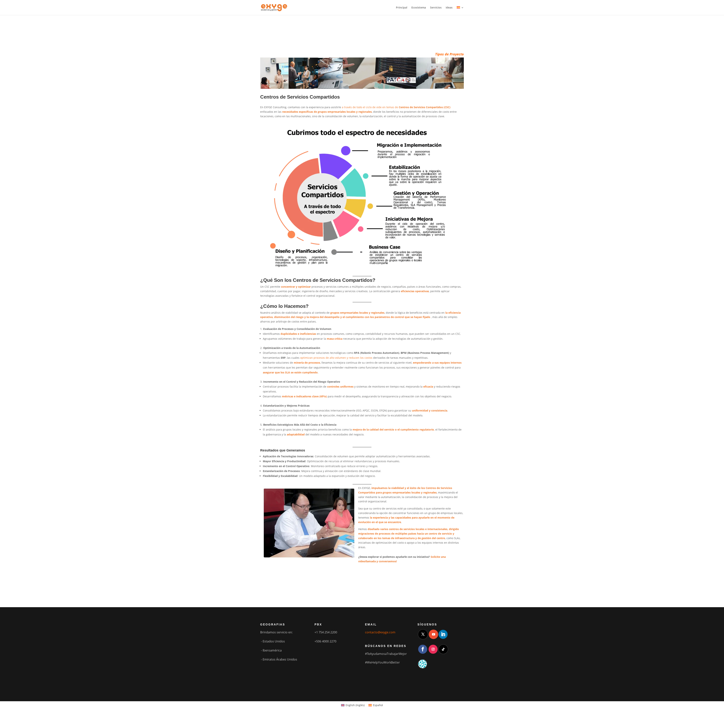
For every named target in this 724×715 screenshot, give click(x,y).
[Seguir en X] (423, 634)
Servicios (436, 7)
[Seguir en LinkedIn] (443, 634)
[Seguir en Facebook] (422, 649)
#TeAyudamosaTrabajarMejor (386, 654)
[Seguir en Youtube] (433, 634)
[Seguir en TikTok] (443, 649)
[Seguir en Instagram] (433, 649)
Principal (401, 7)
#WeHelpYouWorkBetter (382, 662)
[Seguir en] (422, 664)
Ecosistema (418, 7)
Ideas (449, 7)
